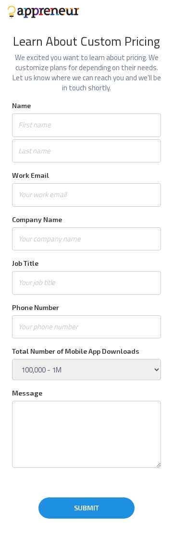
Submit (86, 508)
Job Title (25, 263)
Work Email (30, 175)
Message (27, 393)
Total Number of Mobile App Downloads (75, 351)
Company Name (37, 219)
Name (21, 105)
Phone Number (35, 307)
